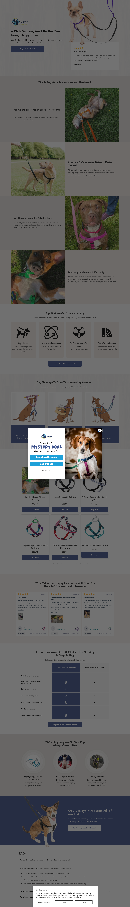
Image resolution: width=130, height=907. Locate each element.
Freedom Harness (46, 457)
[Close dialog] (99, 430)
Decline (83, 902)
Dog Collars (46, 463)
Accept (64, 902)
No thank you (46, 470)
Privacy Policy (77, 897)
